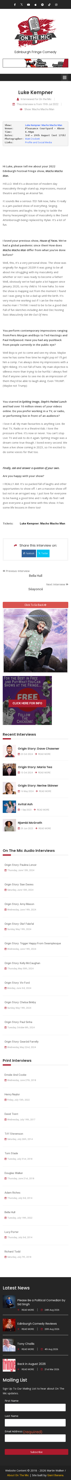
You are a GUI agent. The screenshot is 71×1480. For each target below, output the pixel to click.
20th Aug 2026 (52, 1329)
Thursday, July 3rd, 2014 (19, 1198)
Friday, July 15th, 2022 (18, 1100)
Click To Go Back (34, 604)
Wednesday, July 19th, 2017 (21, 1119)
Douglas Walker (14, 1173)
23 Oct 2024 (27, 754)
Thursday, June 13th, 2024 (20, 870)
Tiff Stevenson (14, 1133)
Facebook (30, 553)
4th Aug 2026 (51, 1349)
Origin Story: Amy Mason (19, 904)
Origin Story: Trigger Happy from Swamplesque (33, 943)
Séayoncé (35, 589)
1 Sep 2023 (26, 810)
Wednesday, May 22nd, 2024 (21, 1047)
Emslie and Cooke (15, 1074)
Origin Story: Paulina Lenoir (21, 865)
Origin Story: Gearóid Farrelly (21, 1041)
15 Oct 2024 (27, 772)
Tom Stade (11, 1153)
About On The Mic (18, 1475)
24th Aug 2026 (52, 1310)
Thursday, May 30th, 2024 (20, 968)
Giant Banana (55, 1475)
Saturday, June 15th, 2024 (20, 890)
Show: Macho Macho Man (39, 109)
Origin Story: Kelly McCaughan (22, 963)
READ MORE (44, 754)
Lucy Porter (12, 1232)
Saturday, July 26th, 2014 (20, 1139)
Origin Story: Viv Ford (17, 982)
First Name (12, 1400)
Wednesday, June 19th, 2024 (21, 909)
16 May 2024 (27, 791)
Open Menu (64, 77)
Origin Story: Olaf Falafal (19, 923)
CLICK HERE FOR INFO (27, 703)
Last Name (11, 1416)
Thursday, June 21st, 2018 (20, 1178)
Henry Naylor (12, 1094)
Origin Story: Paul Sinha (18, 1022)
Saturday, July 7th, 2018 (19, 1257)
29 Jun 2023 (27, 828)
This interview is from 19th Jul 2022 (37, 104)
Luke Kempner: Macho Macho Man (43, 125)
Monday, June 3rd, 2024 (19, 988)
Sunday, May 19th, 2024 (19, 929)
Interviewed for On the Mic (36, 99)
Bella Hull (35, 576)
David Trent (11, 1114)
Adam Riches (12, 1192)
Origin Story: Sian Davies (19, 884)
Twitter (44, 553)
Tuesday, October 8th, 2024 (21, 1027)
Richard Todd (12, 1251)
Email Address (23, 1431)
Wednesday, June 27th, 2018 (21, 1080)
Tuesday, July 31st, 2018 (19, 1159)
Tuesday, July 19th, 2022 (19, 1218)
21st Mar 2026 (52, 1369)
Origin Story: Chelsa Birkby (20, 1002)
